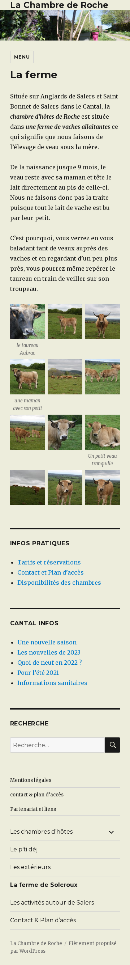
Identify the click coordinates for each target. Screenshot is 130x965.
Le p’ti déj (24, 849)
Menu (22, 57)
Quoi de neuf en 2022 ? (49, 662)
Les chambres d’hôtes (41, 831)
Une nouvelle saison (47, 642)
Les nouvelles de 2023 (49, 652)
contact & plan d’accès (37, 795)
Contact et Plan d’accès (50, 572)
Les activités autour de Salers (52, 902)
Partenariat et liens (33, 809)
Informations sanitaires (52, 682)
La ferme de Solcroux (43, 884)
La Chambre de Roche (59, 5)
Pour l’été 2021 (38, 672)
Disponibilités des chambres (59, 582)
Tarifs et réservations (49, 562)
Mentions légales (30, 780)
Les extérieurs (30, 867)
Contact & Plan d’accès (43, 920)
